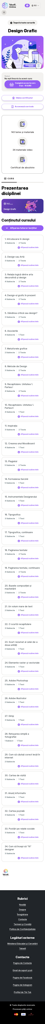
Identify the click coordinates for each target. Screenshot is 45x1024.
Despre (22, 909)
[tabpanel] (23, 198)
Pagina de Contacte (22, 963)
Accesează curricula (24, 106)
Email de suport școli (22, 970)
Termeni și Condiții (22, 924)
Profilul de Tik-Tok (22, 992)
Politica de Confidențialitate (23, 929)
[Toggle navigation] (4, 12)
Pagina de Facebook (22, 977)
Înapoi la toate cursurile (24, 23)
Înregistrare (22, 914)
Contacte (22, 919)
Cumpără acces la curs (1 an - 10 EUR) (25, 84)
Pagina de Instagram (22, 985)
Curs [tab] (11, 178)
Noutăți (22, 904)
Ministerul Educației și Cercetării (22, 943)
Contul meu (27, 5)
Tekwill (22, 948)
